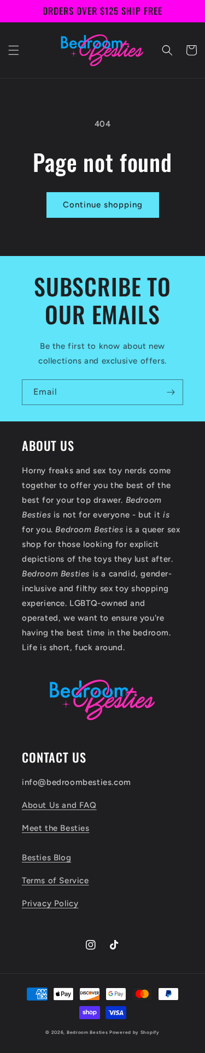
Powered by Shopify (134, 1032)
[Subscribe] (171, 392)
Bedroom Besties (87, 1032)
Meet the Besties (56, 828)
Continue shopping (103, 205)
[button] (14, 50)
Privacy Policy (50, 903)
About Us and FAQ (59, 805)
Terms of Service (55, 880)
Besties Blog (46, 857)
